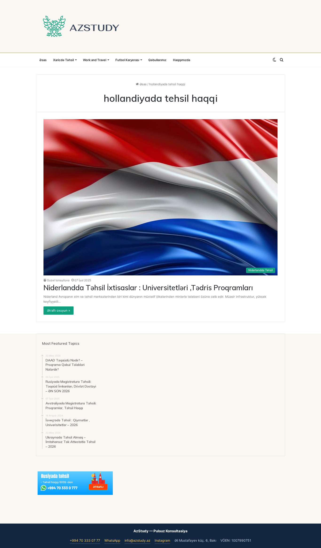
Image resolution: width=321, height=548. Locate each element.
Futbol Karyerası (127, 60)
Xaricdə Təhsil (63, 60)
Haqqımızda (181, 60)
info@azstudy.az (137, 540)
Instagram (162, 540)
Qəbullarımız (157, 60)
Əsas (43, 60)
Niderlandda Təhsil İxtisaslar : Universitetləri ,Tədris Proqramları (148, 287)
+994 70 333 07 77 (85, 540)
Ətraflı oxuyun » (58, 310)
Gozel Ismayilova (58, 280)
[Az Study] (81, 26)
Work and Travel (94, 60)
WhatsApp (112, 540)
